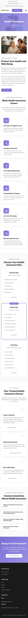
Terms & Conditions (5, 589)
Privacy (3, 587)
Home (9, 25)
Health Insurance (5, 572)
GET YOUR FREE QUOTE (14, 555)
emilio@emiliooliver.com (6, 601)
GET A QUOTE (17, 10)
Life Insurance (4, 574)
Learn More (14, 297)
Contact (3, 585)
